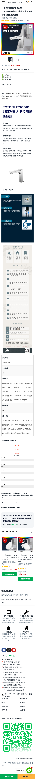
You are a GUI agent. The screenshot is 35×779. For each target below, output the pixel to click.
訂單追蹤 (22, 710)
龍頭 (29, 96)
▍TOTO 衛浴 (18, 93)
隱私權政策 (4, 706)
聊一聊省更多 (8, 616)
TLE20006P (9, 96)
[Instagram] (8, 650)
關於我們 (22, 702)
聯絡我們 (22, 706)
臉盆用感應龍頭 (23, 96)
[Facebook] (3, 650)
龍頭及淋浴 (4, 98)
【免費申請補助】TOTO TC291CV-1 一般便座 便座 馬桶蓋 (9, 557)
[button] (30, 26)
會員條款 (4, 702)
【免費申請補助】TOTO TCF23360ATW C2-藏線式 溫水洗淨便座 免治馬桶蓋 (25, 558)
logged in (14, 524)
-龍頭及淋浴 (9, 93)
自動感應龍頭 (27, 93)
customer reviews (16, 20)
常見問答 (4, 710)
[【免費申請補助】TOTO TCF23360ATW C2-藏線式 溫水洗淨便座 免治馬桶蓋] (25, 544)
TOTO (15, 96)
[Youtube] (13, 650)
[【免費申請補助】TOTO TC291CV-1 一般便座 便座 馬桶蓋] (9, 544)
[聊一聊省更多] (8, 612)
